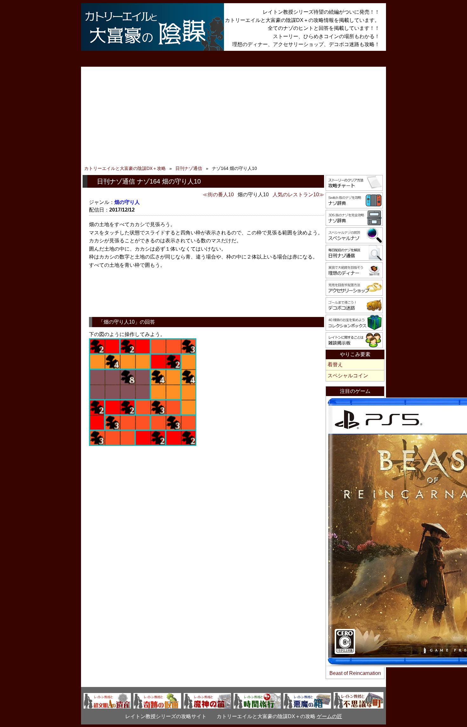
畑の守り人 (127, 202)
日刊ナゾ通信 (188, 168)
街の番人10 (221, 194)
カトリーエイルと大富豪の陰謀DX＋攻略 (125, 168)
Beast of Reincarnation (355, 673)
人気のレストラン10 (296, 194)
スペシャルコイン (348, 375)
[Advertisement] (233, 117)
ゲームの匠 (329, 716)
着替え (335, 364)
